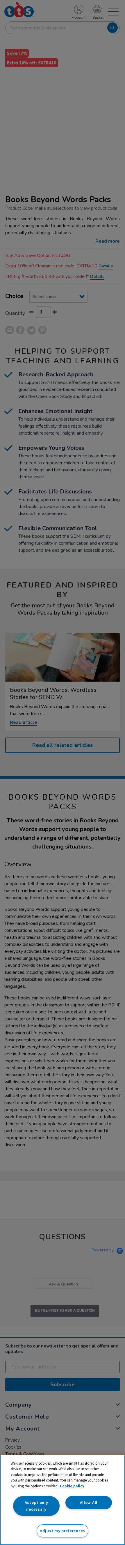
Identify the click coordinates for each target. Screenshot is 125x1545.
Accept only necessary (36, 1506)
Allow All (88, 1502)
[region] (62, 1500)
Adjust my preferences (62, 1530)
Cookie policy (72, 1486)
